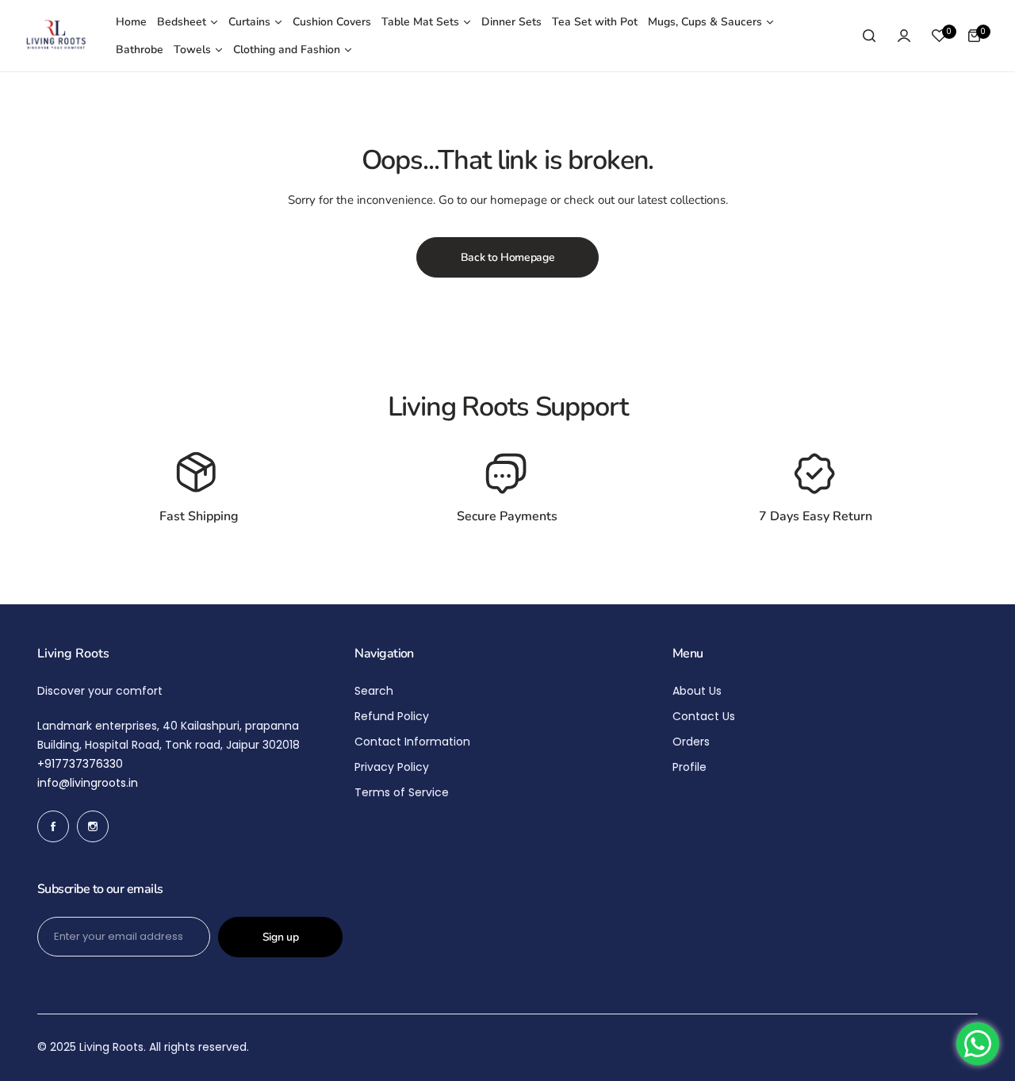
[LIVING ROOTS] (55, 36)
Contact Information (412, 741)
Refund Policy (391, 716)
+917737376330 (80, 764)
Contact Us (703, 716)
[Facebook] (53, 826)
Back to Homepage (508, 257)
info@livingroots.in (87, 783)
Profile (689, 767)
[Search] (869, 35)
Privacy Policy (391, 767)
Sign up (280, 937)
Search (373, 691)
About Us (697, 691)
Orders (691, 741)
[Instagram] (93, 826)
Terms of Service (401, 792)
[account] (904, 35)
